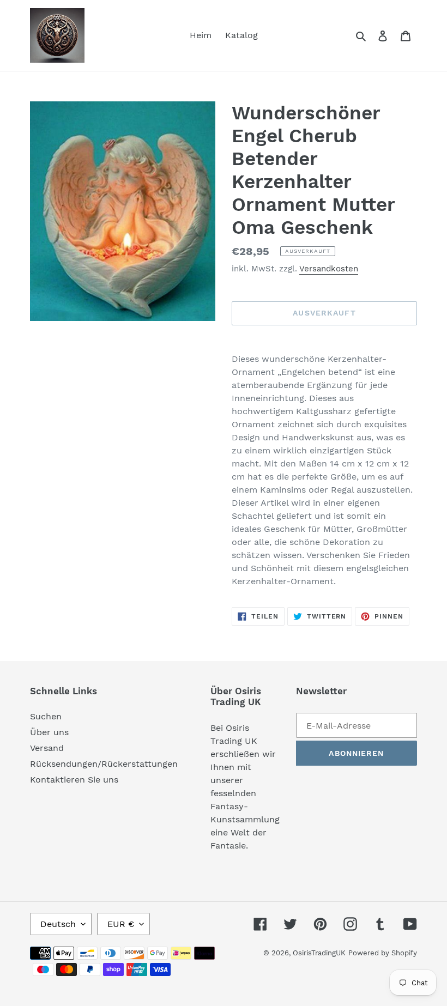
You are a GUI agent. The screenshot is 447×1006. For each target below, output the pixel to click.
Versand (47, 748)
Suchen (46, 716)
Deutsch (58, 924)
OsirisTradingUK (319, 953)
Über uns (49, 732)
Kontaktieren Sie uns (74, 779)
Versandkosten (328, 269)
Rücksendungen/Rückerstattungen (104, 764)
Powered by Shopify (382, 953)
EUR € (120, 924)
